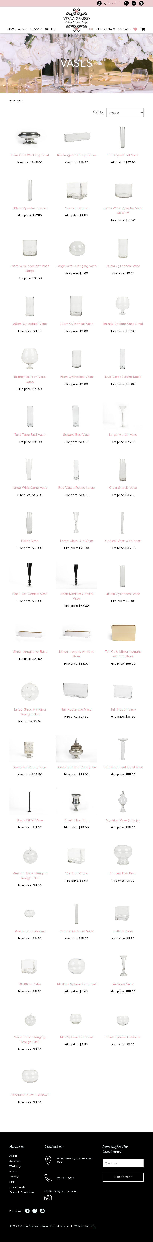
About (22, 29)
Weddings (15, 1166)
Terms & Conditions (21, 1192)
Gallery (50, 29)
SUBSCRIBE (123, 1177)
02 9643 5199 (66, 1178)
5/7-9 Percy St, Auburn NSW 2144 (74, 1160)
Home (11, 29)
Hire (91, 29)
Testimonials (105, 29)
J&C (91, 1226)
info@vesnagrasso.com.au (60, 1191)
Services (36, 29)
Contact (124, 29)
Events (13, 1171)
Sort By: (98, 112)
